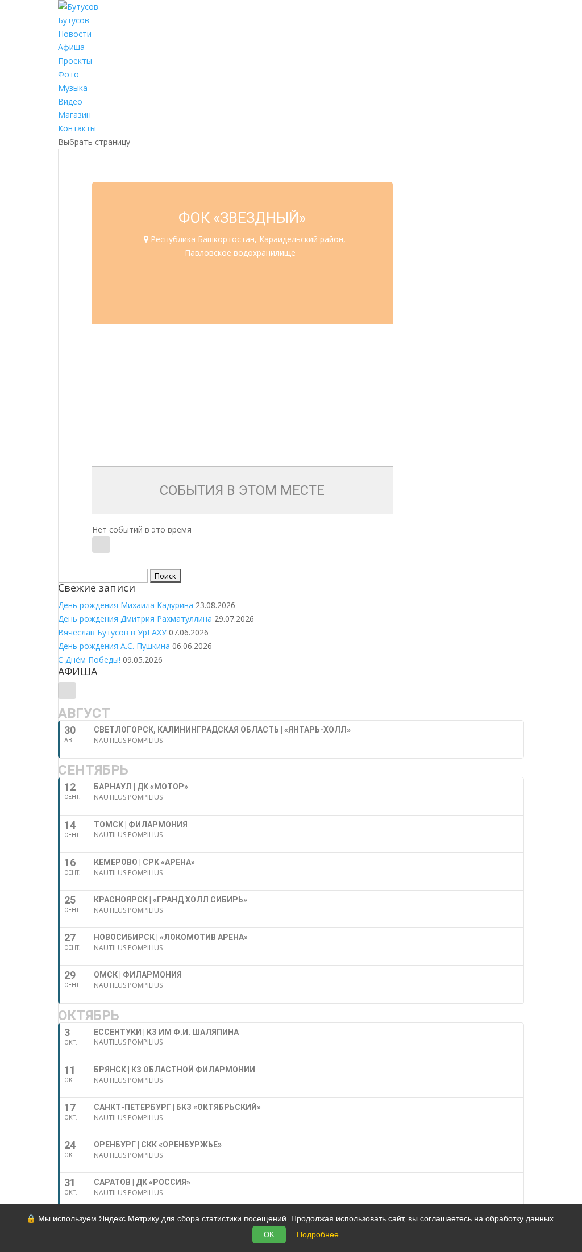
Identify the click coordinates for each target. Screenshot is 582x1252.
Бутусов (73, 20)
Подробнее (318, 1234)
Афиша (71, 46)
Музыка (73, 87)
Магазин (74, 114)
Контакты (77, 128)
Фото (68, 74)
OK (269, 1234)
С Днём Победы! (89, 659)
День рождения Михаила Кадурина (125, 605)
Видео (70, 101)
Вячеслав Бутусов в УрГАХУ (112, 632)
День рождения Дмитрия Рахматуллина (135, 618)
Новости (75, 33)
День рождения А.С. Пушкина (114, 645)
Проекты (75, 60)
